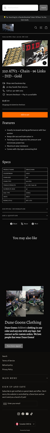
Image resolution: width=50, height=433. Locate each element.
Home (4, 36)
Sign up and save (14, 386)
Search (43, 8)
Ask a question (10, 216)
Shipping (5, 105)
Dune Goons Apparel (14, 346)
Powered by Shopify (25, 430)
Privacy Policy (7, 369)
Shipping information (13, 209)
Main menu (9, 378)
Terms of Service (8, 361)
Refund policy (7, 365)
